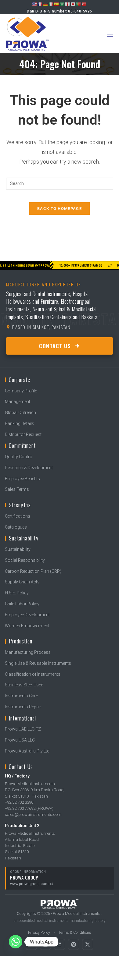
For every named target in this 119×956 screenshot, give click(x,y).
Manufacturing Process (28, 652)
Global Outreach (20, 412)
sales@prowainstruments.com (33, 814)
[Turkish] (84, 4)
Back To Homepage (59, 208)
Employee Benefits (22, 478)
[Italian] (51, 4)
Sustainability (18, 549)
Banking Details (19, 423)
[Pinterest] (73, 944)
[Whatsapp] (15, 941)
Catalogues (16, 527)
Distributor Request (23, 434)
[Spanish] (57, 4)
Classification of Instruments (32, 674)
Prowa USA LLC (20, 740)
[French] (40, 4)
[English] (35, 4)
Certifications (17, 516)
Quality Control (19, 456)
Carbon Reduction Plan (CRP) (33, 571)
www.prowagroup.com (29, 883)
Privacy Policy (39, 932)
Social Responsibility (25, 560)
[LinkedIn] (59, 944)
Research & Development (29, 467)
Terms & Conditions (75, 932)
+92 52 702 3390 (19, 802)
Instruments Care (21, 695)
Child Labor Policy (22, 603)
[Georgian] (67, 4)
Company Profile (21, 390)
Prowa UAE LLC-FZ (23, 729)
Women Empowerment (27, 625)
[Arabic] (62, 4)
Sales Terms (17, 489)
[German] (46, 4)
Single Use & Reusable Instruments (38, 663)
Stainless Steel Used (24, 684)
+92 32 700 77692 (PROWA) (29, 808)
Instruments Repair (23, 706)
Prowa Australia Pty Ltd (27, 751)
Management (17, 401)
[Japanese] (73, 4)
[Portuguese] (78, 4)
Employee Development (27, 614)
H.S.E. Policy (17, 592)
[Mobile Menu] (110, 33)
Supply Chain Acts (22, 581)
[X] (87, 944)
